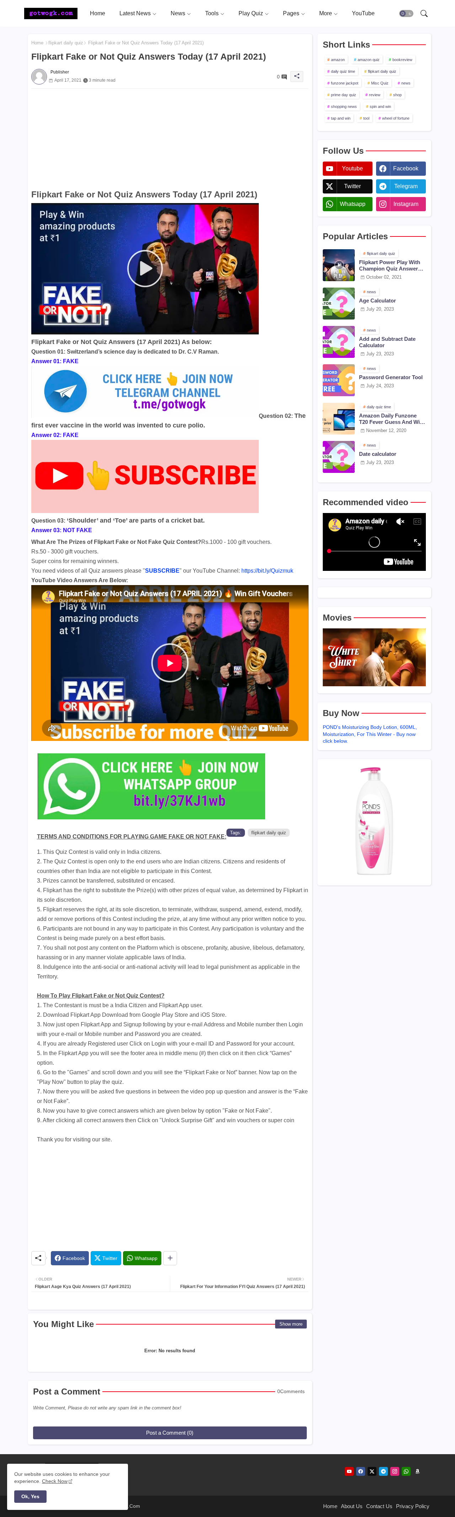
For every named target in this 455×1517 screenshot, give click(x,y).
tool (366, 118)
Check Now (55, 1481)
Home (97, 13)
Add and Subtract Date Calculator (387, 342)
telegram (406, 186)
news (406, 83)
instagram (406, 204)
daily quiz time (343, 71)
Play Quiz (251, 13)
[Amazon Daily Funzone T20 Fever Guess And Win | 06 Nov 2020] (339, 419)
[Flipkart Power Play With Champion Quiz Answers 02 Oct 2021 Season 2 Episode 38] (339, 265)
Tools (212, 13)
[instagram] (394, 1471)
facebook (405, 168)
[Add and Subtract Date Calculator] (339, 342)
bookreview (402, 60)
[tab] (97, 13)
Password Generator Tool (391, 377)
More (325, 13)
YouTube (363, 13)
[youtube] (349, 1471)
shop (397, 95)
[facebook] (360, 1471)
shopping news (344, 106)
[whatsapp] (406, 1471)
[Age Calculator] (339, 304)
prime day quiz (343, 95)
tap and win (340, 118)
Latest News (135, 13)
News (178, 13)
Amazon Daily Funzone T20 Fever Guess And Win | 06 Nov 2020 (392, 419)
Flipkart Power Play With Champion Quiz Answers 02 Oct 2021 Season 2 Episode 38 (390, 265)
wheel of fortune (396, 118)
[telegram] (383, 1471)
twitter (352, 186)
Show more (291, 1324)
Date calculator (377, 454)
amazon (338, 60)
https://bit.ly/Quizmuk (267, 571)
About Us (352, 1506)
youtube (352, 168)
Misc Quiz (380, 83)
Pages (291, 13)
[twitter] (372, 1471)
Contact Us (379, 1506)
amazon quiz (369, 60)
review (374, 95)
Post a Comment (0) (169, 1433)
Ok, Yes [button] (30, 1496)
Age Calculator (377, 301)
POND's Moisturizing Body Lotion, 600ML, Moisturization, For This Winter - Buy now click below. (370, 734)
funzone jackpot (344, 83)
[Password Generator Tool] (339, 380)
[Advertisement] (170, 138)
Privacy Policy (412, 1506)
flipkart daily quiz (65, 42)
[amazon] (417, 1471)
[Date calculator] (339, 457)
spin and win (380, 106)
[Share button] (170, 1258)
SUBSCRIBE (162, 571)
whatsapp (352, 204)
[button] (406, 13)
